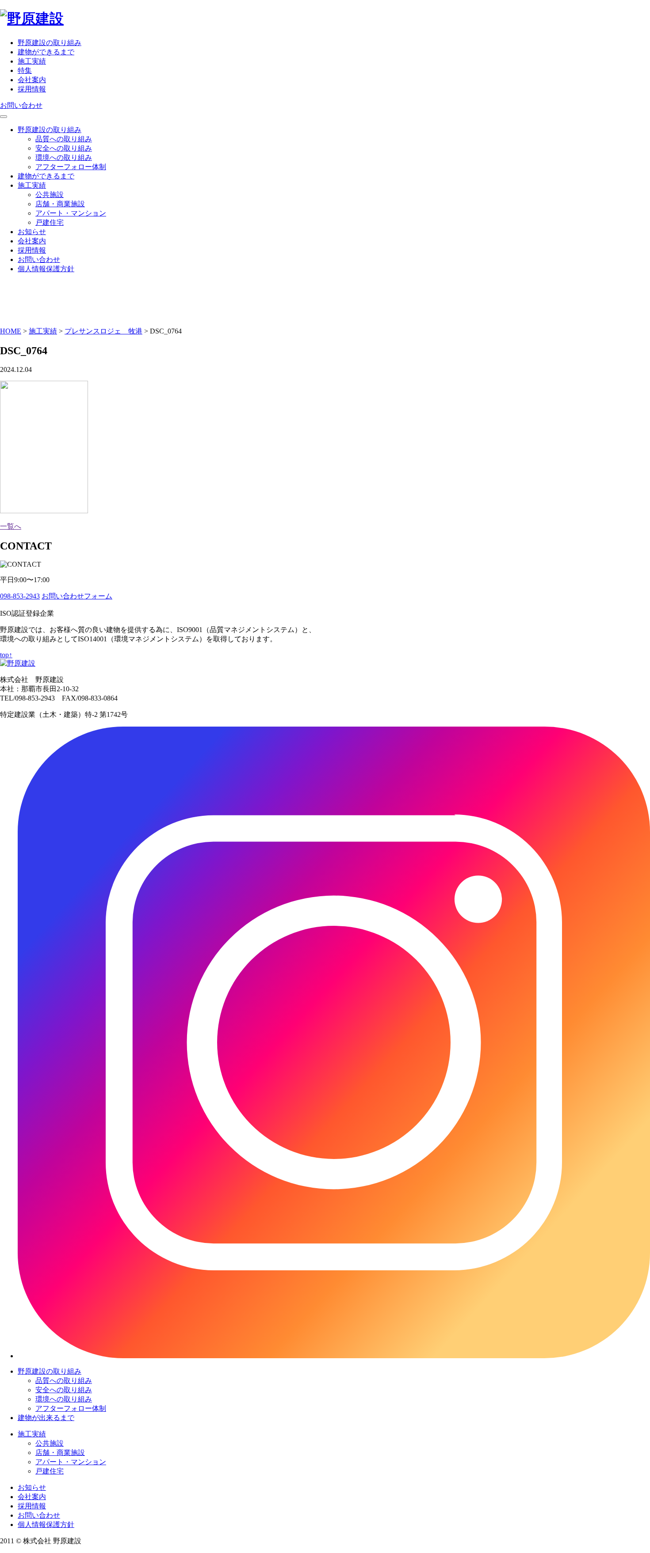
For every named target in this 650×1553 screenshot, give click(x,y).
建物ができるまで (46, 52)
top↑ (6, 655)
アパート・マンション (70, 213)
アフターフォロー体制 (70, 166)
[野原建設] (32, 19)
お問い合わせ (21, 105)
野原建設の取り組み (49, 42)
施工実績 (32, 61)
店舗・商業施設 (60, 204)
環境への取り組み (63, 157)
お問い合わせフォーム (77, 596)
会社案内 (32, 79)
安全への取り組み (63, 148)
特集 (25, 70)
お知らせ (32, 231)
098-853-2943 (20, 596)
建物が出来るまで (46, 1417)
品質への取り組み (63, 139)
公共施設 (49, 194)
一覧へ (10, 526)
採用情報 (32, 89)
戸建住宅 (49, 222)
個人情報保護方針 (46, 269)
